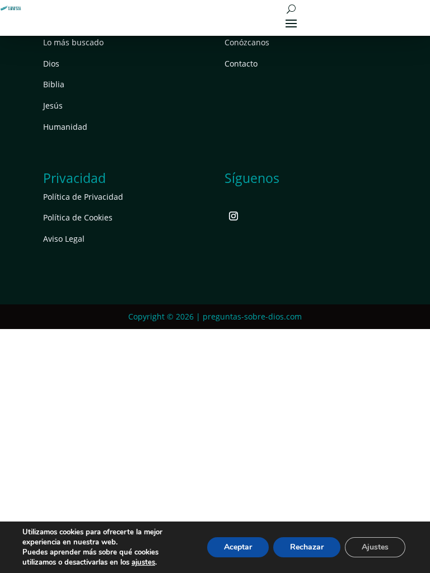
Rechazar (307, 547)
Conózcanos (247, 42)
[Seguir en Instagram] (233, 216)
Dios (51, 63)
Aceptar (238, 547)
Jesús (53, 105)
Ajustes (375, 547)
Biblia (53, 84)
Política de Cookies (78, 217)
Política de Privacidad (83, 196)
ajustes (143, 562)
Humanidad (65, 126)
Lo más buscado (73, 42)
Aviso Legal (64, 238)
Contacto (241, 63)
